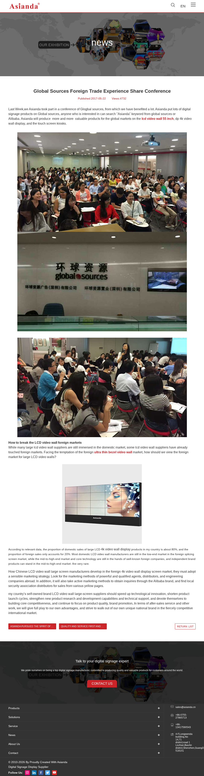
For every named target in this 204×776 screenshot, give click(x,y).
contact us (102, 683)
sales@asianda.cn (184, 707)
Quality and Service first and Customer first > (84, 626)
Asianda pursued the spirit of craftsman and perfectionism (33, 626)
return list (185, 626)
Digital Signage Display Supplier (28, 766)
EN (182, 6)
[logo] (24, 6)
